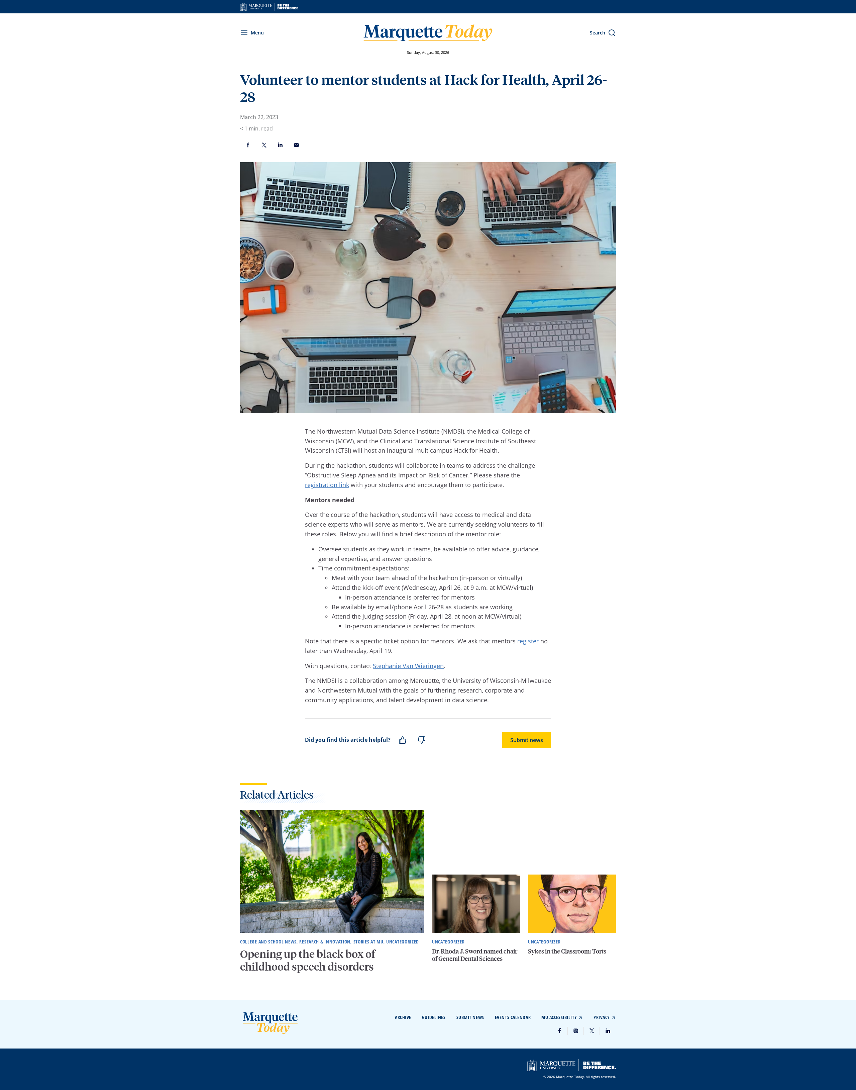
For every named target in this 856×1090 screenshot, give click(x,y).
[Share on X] (264, 145)
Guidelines (434, 1017)
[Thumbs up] (403, 740)
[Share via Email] (296, 145)
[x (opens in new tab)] (592, 1031)
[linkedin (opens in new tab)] (608, 1031)
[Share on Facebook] (248, 145)
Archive (403, 1017)
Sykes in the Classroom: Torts (567, 951)
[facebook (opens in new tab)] (560, 1031)
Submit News (470, 1017)
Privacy (602, 1017)
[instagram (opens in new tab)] (576, 1031)
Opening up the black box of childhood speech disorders (307, 960)
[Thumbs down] (422, 740)
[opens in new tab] (269, 7)
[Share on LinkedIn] (280, 145)
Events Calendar (513, 1017)
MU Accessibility (559, 1017)
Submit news (526, 740)
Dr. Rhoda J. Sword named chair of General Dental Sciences (474, 955)
